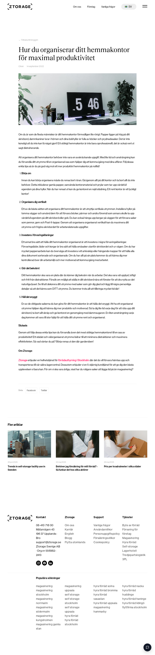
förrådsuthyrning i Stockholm (73, 360)
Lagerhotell (129, 550)
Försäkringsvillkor (104, 538)
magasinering (44, 586)
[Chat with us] (147, 647)
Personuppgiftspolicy (106, 533)
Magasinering (130, 538)
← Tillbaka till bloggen (28, 40)
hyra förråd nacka (133, 586)
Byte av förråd (131, 525)
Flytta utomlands (75, 542)
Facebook (31, 390)
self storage (72, 594)
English (69, 533)
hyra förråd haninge (134, 598)
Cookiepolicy (102, 542)
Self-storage (130, 546)
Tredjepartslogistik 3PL (133, 557)
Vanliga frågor (108, 6)
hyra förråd (71, 615)
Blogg (68, 538)
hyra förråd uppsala (105, 603)
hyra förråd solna (104, 586)
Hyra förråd (129, 542)
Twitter (44, 390)
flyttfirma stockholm (134, 607)
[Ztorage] (20, 7)
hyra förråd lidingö (133, 603)
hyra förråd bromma (106, 590)
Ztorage (22, 360)
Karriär (69, 529)
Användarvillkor (103, 529)
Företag (91, 6)
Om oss (77, 6)
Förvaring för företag (130, 531)
